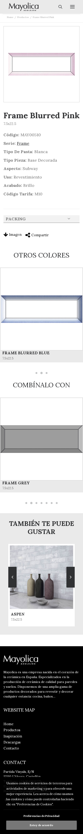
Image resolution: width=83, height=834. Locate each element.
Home (10, 17)
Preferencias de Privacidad (41, 816)
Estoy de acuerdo (41, 825)
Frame (23, 143)
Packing (16, 218)
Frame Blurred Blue (26, 352)
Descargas (12, 742)
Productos (23, 17)
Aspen (18, 614)
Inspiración (12, 736)
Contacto (11, 748)
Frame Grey (16, 482)
